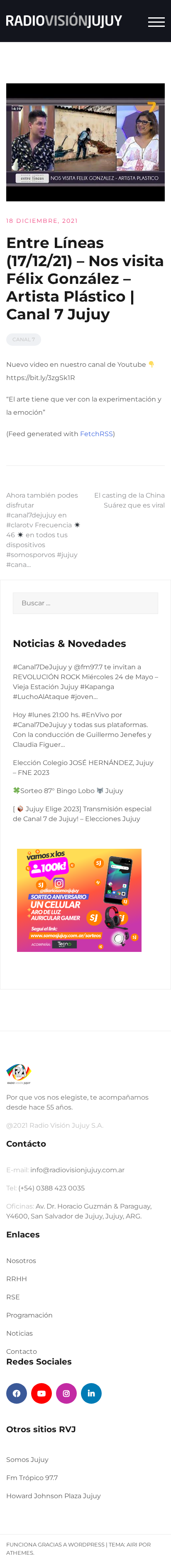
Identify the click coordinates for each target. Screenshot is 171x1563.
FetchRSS (96, 434)
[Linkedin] (91, 1393)
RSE (13, 1297)
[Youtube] (41, 1393)
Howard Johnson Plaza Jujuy (53, 1496)
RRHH (16, 1279)
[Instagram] (66, 1393)
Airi (132, 1544)
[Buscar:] (85, 603)
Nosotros (21, 1261)
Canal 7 (23, 339)
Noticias (19, 1333)
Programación (29, 1315)
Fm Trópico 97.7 (32, 1478)
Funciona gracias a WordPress (55, 1544)
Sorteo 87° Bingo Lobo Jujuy (71, 791)
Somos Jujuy (27, 1460)
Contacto (21, 1351)
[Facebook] (16, 1393)
